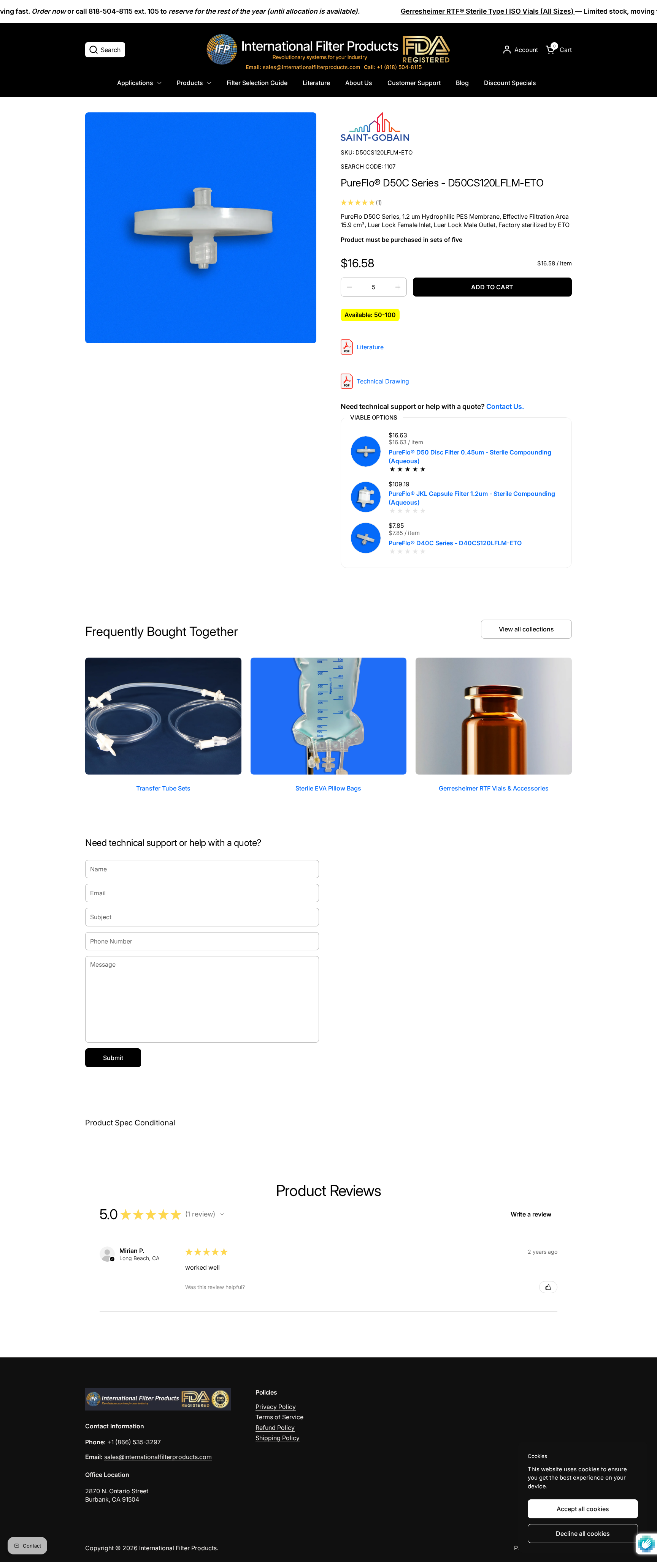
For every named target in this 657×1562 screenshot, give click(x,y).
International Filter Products (178, 1548)
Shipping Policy (278, 1438)
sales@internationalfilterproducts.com (303, 67)
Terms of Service (279, 1417)
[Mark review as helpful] (548, 1287)
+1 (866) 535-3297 (134, 1442)
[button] (105, 49)
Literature (370, 347)
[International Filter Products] (329, 49)
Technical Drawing (383, 381)
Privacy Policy (276, 1407)
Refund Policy (275, 1427)
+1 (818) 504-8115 (393, 67)
